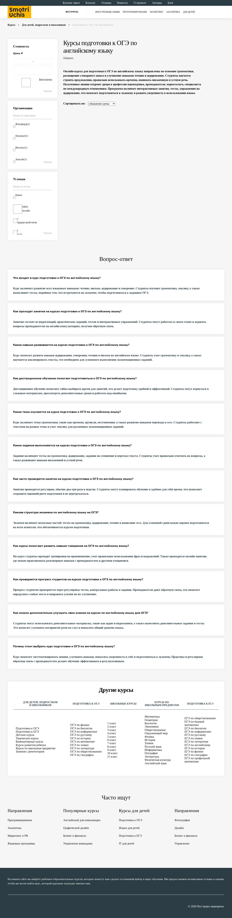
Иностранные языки (107, 12)
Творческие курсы (27, 738)
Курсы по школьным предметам (35, 748)
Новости (122, 2)
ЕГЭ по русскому (195, 734)
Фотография (182, 820)
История (150, 739)
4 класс (111, 733)
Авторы (157, 2)
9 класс (111, 749)
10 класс (112, 753)
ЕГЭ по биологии (195, 728)
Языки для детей (129, 827)
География (151, 753)
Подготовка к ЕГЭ (27, 731)
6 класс (111, 739)
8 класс (111, 746)
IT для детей (126, 843)
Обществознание (155, 730)
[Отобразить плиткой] (222, 103)
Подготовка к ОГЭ (27, 728)
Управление (182, 843)
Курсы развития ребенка (31, 745)
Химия (149, 743)
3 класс (111, 730)
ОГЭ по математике (82, 741)
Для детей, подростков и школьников (44, 25)
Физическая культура (158, 759)
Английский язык (156, 763)
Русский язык (153, 746)
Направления (20, 810)
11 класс (112, 756)
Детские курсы (25, 734)
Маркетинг (156, 12)
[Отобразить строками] (215, 103)
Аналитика (173, 12)
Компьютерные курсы (29, 741)
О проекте (140, 2)
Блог (170, 2)
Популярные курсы (81, 810)
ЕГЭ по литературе (196, 741)
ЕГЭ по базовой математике (194, 723)
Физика (149, 736)
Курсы (11, 25)
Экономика (152, 726)
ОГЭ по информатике (83, 731)
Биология (150, 723)
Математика (152, 716)
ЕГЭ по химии (194, 738)
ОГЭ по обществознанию (86, 751)
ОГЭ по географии (82, 754)
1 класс (111, 723)
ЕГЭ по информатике (198, 731)
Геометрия (151, 720)
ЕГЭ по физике (194, 751)
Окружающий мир (156, 733)
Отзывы (106, 2)
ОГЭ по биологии (81, 728)
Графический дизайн (76, 827)
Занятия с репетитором (30, 751)
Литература (152, 756)
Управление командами (77, 843)
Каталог (91, 2)
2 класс (111, 726)
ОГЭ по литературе (82, 748)
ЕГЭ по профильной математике (197, 760)
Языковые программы (21, 843)
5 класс (111, 736)
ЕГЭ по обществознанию (200, 718)
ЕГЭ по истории (195, 748)
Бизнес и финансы (74, 835)
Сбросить (48, 91)
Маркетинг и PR (18, 835)
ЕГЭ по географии (196, 754)
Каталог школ (71, 2)
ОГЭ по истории (80, 738)
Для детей (189, 12)
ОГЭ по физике (79, 724)
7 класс (111, 743)
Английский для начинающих (82, 820)
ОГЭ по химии (79, 745)
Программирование (135, 12)
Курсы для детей (134, 810)
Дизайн (179, 827)
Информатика (153, 749)
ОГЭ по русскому (81, 734)
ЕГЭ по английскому (197, 745)
